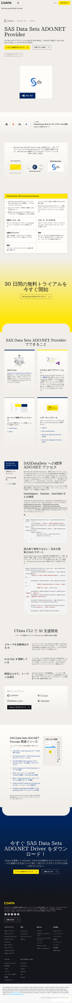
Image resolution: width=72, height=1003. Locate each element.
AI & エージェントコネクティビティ (44, 939)
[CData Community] (18, 914)
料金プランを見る (40, 47)
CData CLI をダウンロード (17, 707)
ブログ (6, 969)
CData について (57, 931)
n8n (22, 974)
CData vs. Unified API (43, 948)
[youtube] (12, 914)
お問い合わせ (63, 3)
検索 (55, 3)
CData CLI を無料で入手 (40, 127)
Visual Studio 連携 (11, 479)
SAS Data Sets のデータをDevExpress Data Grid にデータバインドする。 (26, 757)
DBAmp (23, 939)
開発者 (45, 377)
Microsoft (23, 971)
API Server (7, 942)
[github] (15, 914)
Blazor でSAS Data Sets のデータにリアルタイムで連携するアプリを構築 (26, 779)
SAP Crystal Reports (48, 431)
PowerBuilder (13, 428)
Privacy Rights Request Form (15, 994)
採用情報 (55, 947)
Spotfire (44, 428)
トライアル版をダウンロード (15, 47)
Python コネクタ (9, 939)
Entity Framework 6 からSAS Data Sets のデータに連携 (26, 769)
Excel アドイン (8, 947)
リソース (6, 971)
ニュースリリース (58, 934)
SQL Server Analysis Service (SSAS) (18, 373)
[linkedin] (5, 914)
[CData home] (7, 3)
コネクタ (39, 931)
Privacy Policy (16, 992)
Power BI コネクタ (9, 950)
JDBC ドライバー (9, 934)
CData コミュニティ (10, 963)
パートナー (40, 943)
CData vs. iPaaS (41, 945)
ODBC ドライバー (9, 931)
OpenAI (23, 977)
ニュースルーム (57, 936)
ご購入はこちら (48, 872)
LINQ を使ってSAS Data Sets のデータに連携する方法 (26, 752)
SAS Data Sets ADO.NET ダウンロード (34, 297)
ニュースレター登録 (9, 974)
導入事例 (6, 966)
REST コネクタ (8, 945)
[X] (9, 914)
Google (23, 969)
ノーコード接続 (11, 484)
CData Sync (24, 931)
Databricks (24, 966)
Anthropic (23, 963)
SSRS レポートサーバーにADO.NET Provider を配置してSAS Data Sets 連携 (25, 774)
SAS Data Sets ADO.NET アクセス (11, 465)
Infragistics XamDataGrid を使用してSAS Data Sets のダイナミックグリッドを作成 (26, 789)
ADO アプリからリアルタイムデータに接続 (58, 751)
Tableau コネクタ (9, 953)
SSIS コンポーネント (26, 936)
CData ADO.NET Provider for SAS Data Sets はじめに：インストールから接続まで (26, 784)
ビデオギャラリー (9, 980)
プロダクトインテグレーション (43, 934)
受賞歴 (55, 939)
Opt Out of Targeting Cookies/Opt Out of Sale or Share (55, 997)
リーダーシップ (57, 942)
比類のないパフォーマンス (11, 473)
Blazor (11, 432)
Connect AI (24, 934)
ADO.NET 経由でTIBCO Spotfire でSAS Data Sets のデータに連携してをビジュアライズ (26, 763)
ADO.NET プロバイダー (10, 936)
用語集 (6, 977)
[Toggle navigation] (17, 3)
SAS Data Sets (21, 21)
